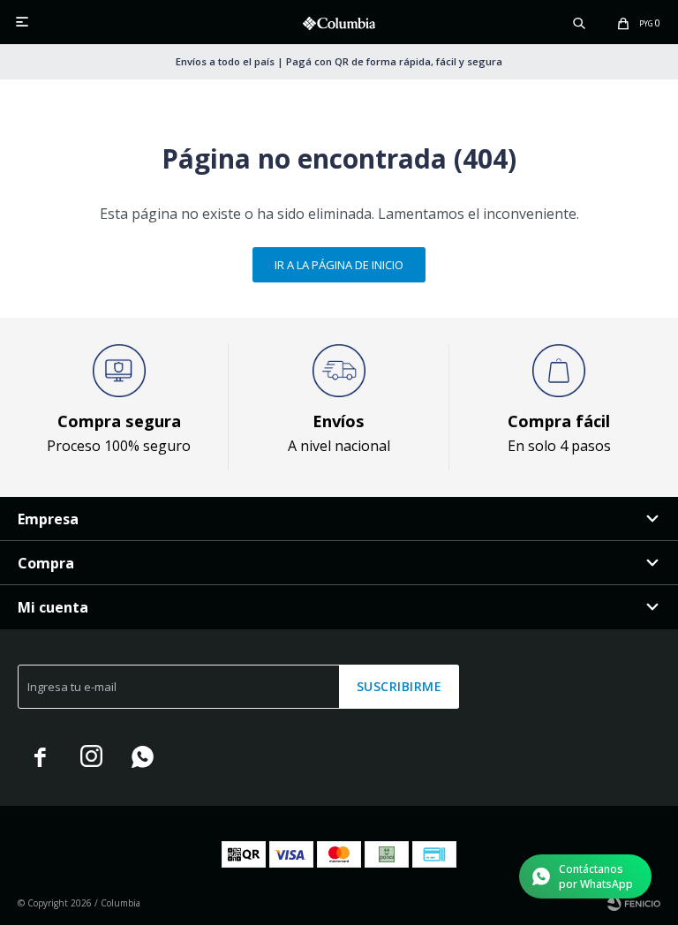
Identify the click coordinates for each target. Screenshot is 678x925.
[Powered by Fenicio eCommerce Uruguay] (633, 903)
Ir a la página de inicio (339, 265)
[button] (579, 22)
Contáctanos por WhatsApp (596, 876)
